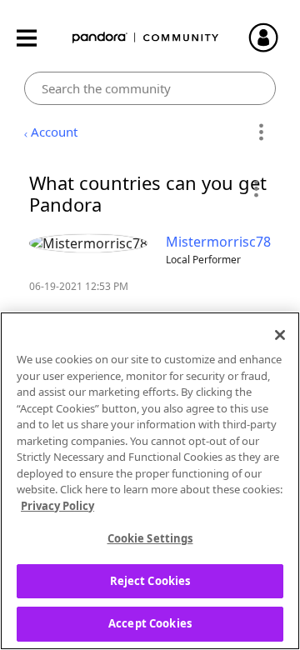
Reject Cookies (150, 580)
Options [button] (260, 132)
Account (54, 131)
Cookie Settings (150, 538)
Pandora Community (146, 38)
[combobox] (150, 88)
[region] (150, 481)
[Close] (280, 335)
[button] (255, 188)
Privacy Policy (57, 505)
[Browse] (35, 38)
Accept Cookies (150, 623)
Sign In (271, 37)
